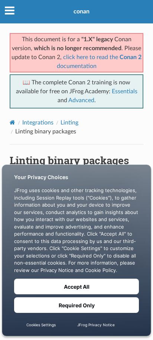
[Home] (12, 122)
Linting (69, 123)
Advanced (81, 100)
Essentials (124, 91)
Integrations (37, 123)
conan (81, 11)
